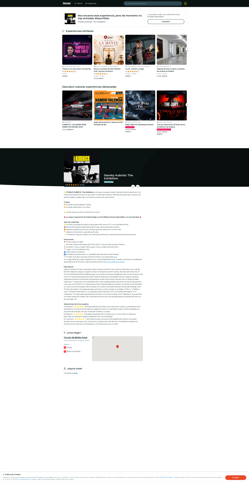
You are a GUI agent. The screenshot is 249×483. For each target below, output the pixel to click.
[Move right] (187, 49)
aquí (115, 257)
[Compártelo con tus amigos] (133, 187)
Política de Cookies (166, 477)
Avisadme (166, 22)
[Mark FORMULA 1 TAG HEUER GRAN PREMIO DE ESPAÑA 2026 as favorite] (90, 92)
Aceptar (235, 478)
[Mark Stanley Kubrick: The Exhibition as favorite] (138, 187)
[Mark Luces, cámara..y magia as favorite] (153, 37)
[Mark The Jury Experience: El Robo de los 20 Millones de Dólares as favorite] (184, 92)
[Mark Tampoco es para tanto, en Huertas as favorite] (90, 37)
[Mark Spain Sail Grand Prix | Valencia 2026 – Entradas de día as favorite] (121, 92)
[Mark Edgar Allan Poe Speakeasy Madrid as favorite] (153, 92)
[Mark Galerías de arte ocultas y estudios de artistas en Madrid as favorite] (184, 37)
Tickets (165, 185)
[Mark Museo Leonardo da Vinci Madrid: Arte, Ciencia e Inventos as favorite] (121, 37)
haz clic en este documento (114, 262)
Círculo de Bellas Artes (75, 337)
